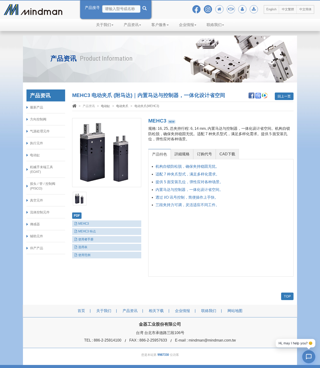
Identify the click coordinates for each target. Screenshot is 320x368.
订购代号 (204, 154)
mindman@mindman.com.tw (212, 340)
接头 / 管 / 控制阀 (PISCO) (42, 186)
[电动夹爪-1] (79, 198)
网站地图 (234, 311)
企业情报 (186, 25)
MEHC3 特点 (87, 231)
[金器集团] (231, 9)
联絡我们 (214, 25)
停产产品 (36, 248)
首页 (81, 311)
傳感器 (35, 224)
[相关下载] (254, 9)
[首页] (74, 106)
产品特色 (159, 154)
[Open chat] (308, 356)
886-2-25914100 (107, 340)
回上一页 (284, 96)
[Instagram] (208, 9)
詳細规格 (182, 154)
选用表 (82, 247)
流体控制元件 (40, 212)
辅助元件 (36, 236)
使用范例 (84, 255)
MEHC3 (83, 223)
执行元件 (36, 143)
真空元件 (36, 200)
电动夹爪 (122, 106)
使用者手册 (85, 239)
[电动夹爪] (106, 152)
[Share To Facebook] (251, 95)
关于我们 (103, 25)
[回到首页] (219, 9)
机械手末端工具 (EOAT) (41, 169)
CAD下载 (227, 154)
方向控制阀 (38, 119)
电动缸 (35, 155)
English (271, 9)
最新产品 (36, 107)
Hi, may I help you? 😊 (296, 343)
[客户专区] (242, 9)
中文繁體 (288, 9)
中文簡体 (305, 9)
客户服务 (158, 25)
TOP (287, 296)
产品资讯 (131, 25)
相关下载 (156, 311)
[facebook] (196, 9)
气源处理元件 (40, 131)
